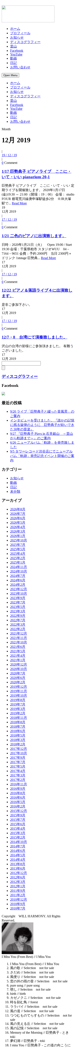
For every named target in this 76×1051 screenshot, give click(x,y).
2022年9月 (17, 615)
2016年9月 (17, 788)
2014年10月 (18, 842)
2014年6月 (17, 850)
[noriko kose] (3, 394)
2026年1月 (17, 536)
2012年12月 (18, 873)
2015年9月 (17, 815)
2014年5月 (17, 855)
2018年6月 (17, 731)
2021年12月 (18, 633)
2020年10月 (18, 669)
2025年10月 (18, 540)
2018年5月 (17, 735)
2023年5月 (17, 607)
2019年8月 (17, 700)
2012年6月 (17, 877)
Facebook (16, 50)
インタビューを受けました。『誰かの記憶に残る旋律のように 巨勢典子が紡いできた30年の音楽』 (42, 425)
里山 (13, 46)
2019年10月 (18, 695)
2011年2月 (17, 895)
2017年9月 (17, 757)
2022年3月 (17, 624)
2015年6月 (17, 824)
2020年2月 (17, 682)
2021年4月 (17, 655)
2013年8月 (17, 864)
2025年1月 (17, 562)
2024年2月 (17, 584)
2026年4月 (17, 527)
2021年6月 (17, 647)
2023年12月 (18, 589)
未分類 (15, 491)
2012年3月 (17, 882)
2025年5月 (17, 549)
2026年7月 (17, 513)
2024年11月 (18, 567)
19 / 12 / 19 (9, 155)
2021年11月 (18, 638)
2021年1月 (17, 660)
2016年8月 (17, 793)
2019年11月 (18, 691)
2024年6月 (17, 580)
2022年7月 (17, 620)
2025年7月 (17, 545)
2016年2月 (17, 806)
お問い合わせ (20, 67)
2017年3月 (17, 775)
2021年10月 (18, 642)
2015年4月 (17, 828)
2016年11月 (18, 784)
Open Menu (10, 75)
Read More (19, 203)
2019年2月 (17, 713)
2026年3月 (17, 531)
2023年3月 (17, 611)
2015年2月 (17, 837)
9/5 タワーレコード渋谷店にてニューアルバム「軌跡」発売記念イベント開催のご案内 (42, 456)
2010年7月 (17, 908)
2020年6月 (17, 678)
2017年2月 (17, 780)
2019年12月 (18, 686)
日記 (13, 63)
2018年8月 (17, 722)
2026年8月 (17, 509)
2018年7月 (17, 726)
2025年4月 (17, 553)
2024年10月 (18, 571)
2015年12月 (18, 811)
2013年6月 (17, 868)
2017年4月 (17, 771)
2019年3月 (17, 709)
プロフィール (20, 33)
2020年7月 (17, 673)
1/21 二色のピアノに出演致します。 (34, 236)
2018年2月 (17, 744)
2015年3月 (17, 833)
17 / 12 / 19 (9, 219)
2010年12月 (18, 899)
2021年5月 (17, 651)
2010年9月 (17, 904)
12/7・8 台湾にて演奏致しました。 (34, 337)
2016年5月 (17, 802)
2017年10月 (18, 753)
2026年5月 (17, 522)
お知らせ (17, 37)
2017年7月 (17, 762)
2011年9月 (17, 890)
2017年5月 (17, 766)
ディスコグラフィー (25, 42)
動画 (13, 58)
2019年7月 (17, 704)
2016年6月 (17, 797)
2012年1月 (17, 886)
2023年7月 (17, 602)
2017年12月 (18, 749)
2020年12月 (18, 664)
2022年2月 (17, 629)
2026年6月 (17, 518)
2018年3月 (17, 740)
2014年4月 (17, 859)
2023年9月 (17, 598)
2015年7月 (17, 819)
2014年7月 (17, 846)
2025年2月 (17, 558)
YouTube (16, 54)
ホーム (15, 28)
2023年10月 (18, 593)
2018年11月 (18, 717)
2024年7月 (17, 576)
